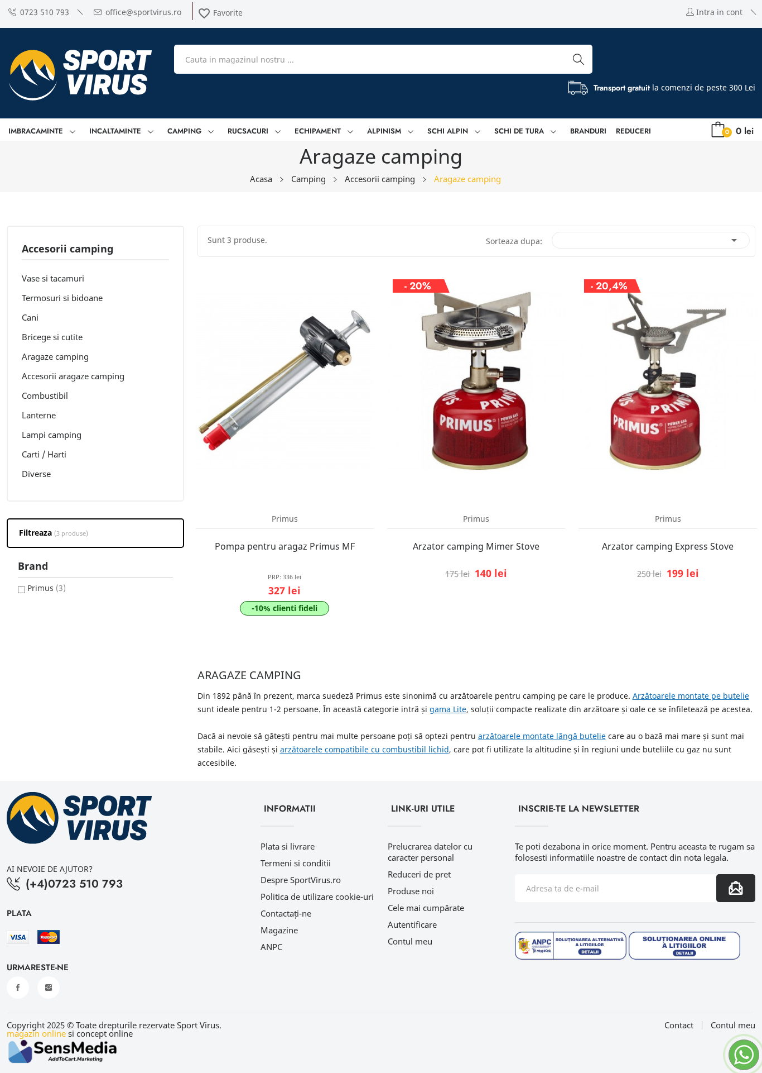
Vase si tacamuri (53, 278)
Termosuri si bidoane (62, 297)
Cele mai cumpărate (426, 907)
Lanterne (39, 415)
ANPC (271, 946)
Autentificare (412, 924)
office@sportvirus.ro (143, 12)
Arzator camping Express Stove (668, 546)
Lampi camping (51, 434)
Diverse (36, 473)
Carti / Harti (44, 454)
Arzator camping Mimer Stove (476, 546)
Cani (30, 317)
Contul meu (410, 941)
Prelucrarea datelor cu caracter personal (430, 852)
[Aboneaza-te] (735, 888)
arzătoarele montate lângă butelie (542, 736)
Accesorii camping (67, 249)
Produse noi (411, 890)
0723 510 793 (44, 12)
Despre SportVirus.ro (301, 879)
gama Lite (448, 709)
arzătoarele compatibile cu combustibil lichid (364, 749)
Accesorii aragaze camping (73, 375)
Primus (46, 588)
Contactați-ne (286, 913)
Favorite (220, 12)
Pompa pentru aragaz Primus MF (285, 546)
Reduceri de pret (419, 874)
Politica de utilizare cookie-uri (317, 896)
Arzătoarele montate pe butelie (691, 695)
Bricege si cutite (52, 336)
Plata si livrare (288, 846)
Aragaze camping (55, 356)
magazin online (36, 1033)
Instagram (48, 987)
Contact (678, 1025)
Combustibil (45, 395)
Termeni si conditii (296, 863)
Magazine (279, 930)
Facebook (18, 987)
